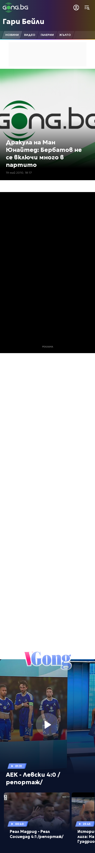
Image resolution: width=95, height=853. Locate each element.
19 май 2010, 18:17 (19, 172)
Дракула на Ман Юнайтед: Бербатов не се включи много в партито (44, 154)
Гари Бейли (23, 21)
